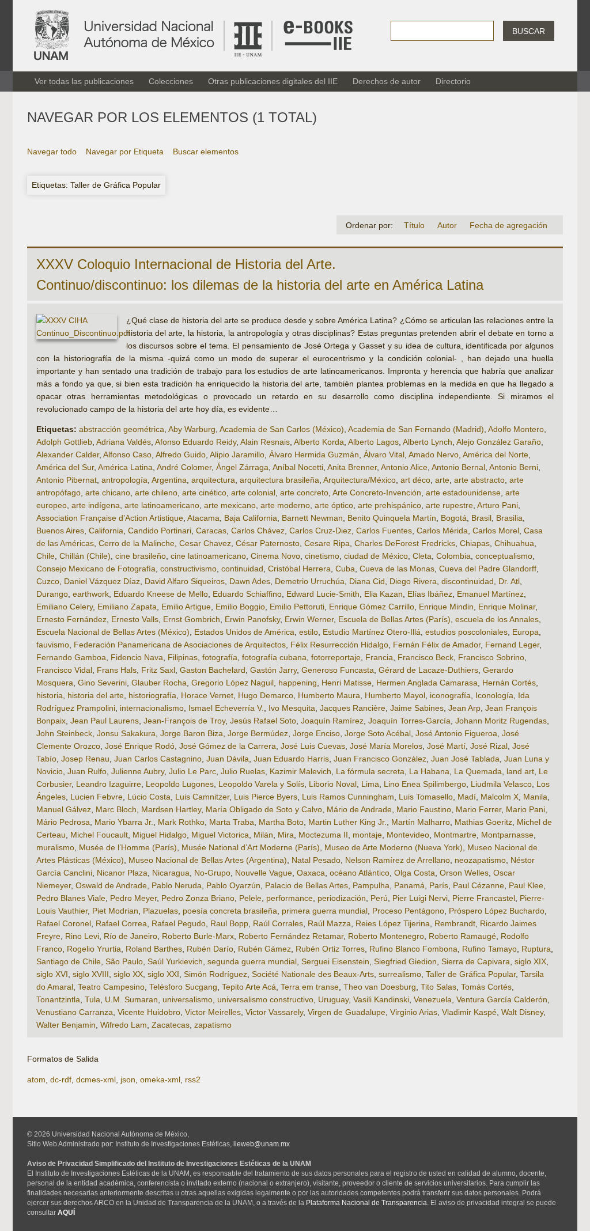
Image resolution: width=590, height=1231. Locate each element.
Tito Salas (438, 986)
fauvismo (52, 644)
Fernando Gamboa (71, 657)
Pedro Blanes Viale (70, 898)
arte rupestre (449, 505)
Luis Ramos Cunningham (348, 796)
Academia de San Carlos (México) (282, 429)
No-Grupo (212, 872)
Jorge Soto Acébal (378, 733)
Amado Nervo (434, 454)
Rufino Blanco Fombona (413, 948)
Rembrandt (454, 923)
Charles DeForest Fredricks (404, 543)
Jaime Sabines (417, 708)
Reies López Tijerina (392, 923)
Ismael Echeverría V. (226, 708)
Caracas (211, 530)
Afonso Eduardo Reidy (195, 441)
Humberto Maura (329, 695)
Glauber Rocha (159, 682)
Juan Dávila (227, 758)
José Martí (446, 746)
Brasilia (509, 517)
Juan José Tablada (465, 758)
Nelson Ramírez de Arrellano (397, 860)
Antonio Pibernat (66, 479)
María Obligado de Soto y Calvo (264, 809)
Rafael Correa (121, 923)
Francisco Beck (425, 657)
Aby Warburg (191, 429)
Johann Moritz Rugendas (501, 720)
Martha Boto (281, 822)
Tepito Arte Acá (249, 986)
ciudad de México (376, 555)
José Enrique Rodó (140, 746)
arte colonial (253, 492)
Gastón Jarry (273, 670)
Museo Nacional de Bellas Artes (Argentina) (207, 860)
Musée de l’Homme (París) (128, 847)
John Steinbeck (64, 733)
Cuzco (47, 581)
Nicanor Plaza (122, 872)
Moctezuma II (323, 834)
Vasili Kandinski (381, 999)
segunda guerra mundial (252, 961)
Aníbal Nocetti (298, 467)
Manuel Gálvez (63, 809)
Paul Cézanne (478, 885)
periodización (341, 898)
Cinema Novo (275, 555)
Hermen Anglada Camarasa (427, 682)
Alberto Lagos (373, 441)
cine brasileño (140, 555)
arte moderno (285, 505)
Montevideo (408, 834)
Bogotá (454, 517)
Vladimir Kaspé (469, 1012)
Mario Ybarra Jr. (123, 822)
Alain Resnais (265, 441)
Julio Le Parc (192, 771)
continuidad (242, 568)
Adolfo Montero (516, 429)
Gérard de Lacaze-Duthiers (428, 670)
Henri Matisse (347, 682)
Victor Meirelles (213, 1012)
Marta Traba (231, 822)
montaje (367, 834)
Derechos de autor (387, 81)
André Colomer (184, 467)
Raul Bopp (229, 923)
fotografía (219, 657)
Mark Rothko (181, 822)
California (106, 530)
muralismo (55, 847)
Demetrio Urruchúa (310, 581)
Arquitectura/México (359, 479)
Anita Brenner (352, 467)
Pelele (250, 898)
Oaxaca (311, 872)
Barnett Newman (312, 517)
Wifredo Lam (123, 1024)
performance (289, 898)
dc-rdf (60, 1079)
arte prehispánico (389, 505)
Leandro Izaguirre (108, 784)
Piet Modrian (115, 910)
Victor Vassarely (274, 1012)
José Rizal (489, 746)
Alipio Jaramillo (237, 454)
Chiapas (475, 543)
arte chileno (156, 492)
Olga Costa (414, 872)
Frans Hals (117, 670)
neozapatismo (480, 860)
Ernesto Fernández (71, 619)
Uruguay (333, 999)
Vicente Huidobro (149, 1012)
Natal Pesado (316, 860)
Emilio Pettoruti (297, 606)
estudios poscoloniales (466, 632)
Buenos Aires (60, 530)
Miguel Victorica (220, 834)
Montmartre (455, 834)
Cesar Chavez (205, 543)
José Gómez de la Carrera (227, 746)
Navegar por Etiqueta (125, 151)
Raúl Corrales (278, 923)
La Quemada (478, 771)
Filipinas (183, 657)
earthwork (91, 594)
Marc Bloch (116, 809)
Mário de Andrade (359, 809)
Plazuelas (160, 910)
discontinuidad (467, 581)
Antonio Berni (513, 467)
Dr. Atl (509, 581)
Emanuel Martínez (490, 594)
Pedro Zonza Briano (198, 898)
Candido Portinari (159, 530)
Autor (447, 225)
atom (36, 1079)
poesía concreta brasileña (230, 910)
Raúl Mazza (329, 923)
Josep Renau (85, 758)
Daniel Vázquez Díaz (102, 581)
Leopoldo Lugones (180, 784)
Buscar (528, 31)
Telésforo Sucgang (183, 986)
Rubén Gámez (264, 948)
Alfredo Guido (181, 454)
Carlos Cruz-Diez (320, 530)
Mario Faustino (423, 809)
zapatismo (213, 1024)
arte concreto (304, 492)
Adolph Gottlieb (64, 441)
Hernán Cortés (509, 682)
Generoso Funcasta (337, 670)
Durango (52, 594)
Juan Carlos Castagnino (158, 758)
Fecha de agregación (508, 225)
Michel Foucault (99, 834)
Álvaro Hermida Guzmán (314, 454)
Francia (379, 657)
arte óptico (334, 505)
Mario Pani (525, 809)
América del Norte (495, 454)
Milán (263, 834)
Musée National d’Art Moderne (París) (250, 847)
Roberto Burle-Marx (198, 936)
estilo (308, 632)
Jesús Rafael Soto (263, 720)
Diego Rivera (413, 581)
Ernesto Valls (134, 619)
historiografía (152, 695)
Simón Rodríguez (215, 974)
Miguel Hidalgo (160, 834)
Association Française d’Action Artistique (109, 517)
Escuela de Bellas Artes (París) (394, 619)
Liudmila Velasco (501, 784)
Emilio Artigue (186, 606)
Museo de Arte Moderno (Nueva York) (393, 847)
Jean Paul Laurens (104, 720)
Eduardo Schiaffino (247, 594)
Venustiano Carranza (74, 1012)
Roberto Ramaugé (462, 936)
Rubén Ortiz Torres (330, 948)
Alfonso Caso (127, 454)
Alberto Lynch (427, 441)
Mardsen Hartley (171, 809)
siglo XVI (52, 974)
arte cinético (204, 492)
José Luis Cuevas (313, 746)
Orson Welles (464, 872)
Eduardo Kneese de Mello (161, 594)
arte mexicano (230, 505)
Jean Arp (464, 708)
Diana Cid (367, 581)
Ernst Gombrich (191, 619)
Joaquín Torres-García (409, 720)
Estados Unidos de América (244, 632)
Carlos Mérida (442, 530)
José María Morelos (386, 746)
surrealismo (400, 974)
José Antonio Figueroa (456, 733)
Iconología (494, 695)
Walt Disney (522, 1012)
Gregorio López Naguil (232, 682)
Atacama (203, 517)
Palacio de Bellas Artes (306, 885)
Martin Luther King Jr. (347, 822)
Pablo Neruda (177, 885)
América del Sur (65, 467)
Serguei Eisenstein (335, 961)
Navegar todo (52, 151)
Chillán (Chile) (85, 555)
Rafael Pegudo (179, 923)
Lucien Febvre (96, 796)
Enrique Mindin (446, 606)
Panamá (409, 885)
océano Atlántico (359, 872)
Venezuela (433, 999)
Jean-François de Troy (184, 720)
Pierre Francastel (483, 898)
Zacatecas (171, 1024)
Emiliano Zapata (127, 606)
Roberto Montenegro (386, 936)
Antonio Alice (404, 467)
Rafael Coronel (63, 923)
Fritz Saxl (158, 670)
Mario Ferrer (478, 809)
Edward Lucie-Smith (323, 594)
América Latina (125, 467)
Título (414, 225)
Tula (92, 999)
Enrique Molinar (506, 606)
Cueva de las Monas (397, 568)
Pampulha (371, 885)
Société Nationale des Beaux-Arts (313, 974)
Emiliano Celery (64, 606)
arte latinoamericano (161, 505)
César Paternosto (268, 543)
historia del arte (95, 695)
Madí (466, 796)
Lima (370, 784)
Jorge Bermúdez (258, 733)
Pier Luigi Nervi (420, 898)
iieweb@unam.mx (261, 1144)
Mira (286, 834)
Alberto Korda (319, 441)
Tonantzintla (58, 999)
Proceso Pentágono (408, 910)
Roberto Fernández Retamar (291, 936)
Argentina (169, 479)
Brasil (481, 517)
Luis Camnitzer (202, 796)
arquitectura (213, 479)
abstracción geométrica (121, 429)
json (127, 1079)
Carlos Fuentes (384, 530)
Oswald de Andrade (111, 885)
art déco (415, 479)
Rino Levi (82, 936)
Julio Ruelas (243, 771)
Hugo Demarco (265, 695)
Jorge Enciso (316, 733)
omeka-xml (160, 1079)
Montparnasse (507, 834)
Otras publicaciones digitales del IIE (273, 81)
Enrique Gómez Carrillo (371, 606)
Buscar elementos (206, 151)
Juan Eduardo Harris (291, 758)
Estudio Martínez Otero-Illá (372, 632)
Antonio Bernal (458, 467)
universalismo (187, 999)
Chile (45, 555)
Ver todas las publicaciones (84, 81)
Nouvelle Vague (263, 872)
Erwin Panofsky (252, 619)
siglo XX (128, 974)
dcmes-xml (96, 1079)
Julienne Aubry (137, 771)
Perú (379, 898)
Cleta (422, 555)
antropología (124, 479)
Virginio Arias (413, 1012)
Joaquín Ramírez (332, 720)
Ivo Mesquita (291, 708)
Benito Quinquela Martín (391, 517)
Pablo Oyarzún (233, 885)
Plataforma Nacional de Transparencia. (367, 1203)
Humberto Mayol (395, 695)
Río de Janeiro (130, 936)
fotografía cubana (274, 657)
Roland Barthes (154, 948)
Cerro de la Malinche (137, 543)
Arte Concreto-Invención (376, 492)
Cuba (345, 568)
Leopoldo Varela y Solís (261, 784)
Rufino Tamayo (489, 948)
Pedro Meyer (133, 898)
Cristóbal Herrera (299, 568)
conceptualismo (503, 555)
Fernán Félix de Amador (437, 644)
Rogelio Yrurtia (94, 948)
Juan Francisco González (380, 758)
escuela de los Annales (497, 619)
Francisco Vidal (64, 670)
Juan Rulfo (87, 771)
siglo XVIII (91, 974)
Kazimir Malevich (300, 771)
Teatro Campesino (111, 986)
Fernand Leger (512, 644)
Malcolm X (500, 796)
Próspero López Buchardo (496, 910)
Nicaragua (171, 872)
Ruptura (536, 948)
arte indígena (95, 505)
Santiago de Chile (68, 961)
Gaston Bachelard (212, 670)
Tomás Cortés (486, 986)
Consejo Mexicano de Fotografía (96, 568)
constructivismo (188, 568)
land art (520, 771)
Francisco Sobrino (491, 657)
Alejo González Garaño (498, 441)
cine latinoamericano (208, 555)
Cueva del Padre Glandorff (487, 568)
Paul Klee (526, 885)
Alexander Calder (67, 454)
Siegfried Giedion (405, 961)
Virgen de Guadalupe (346, 1012)
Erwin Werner (309, 619)
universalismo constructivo (265, 999)
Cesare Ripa (327, 543)
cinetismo (322, 555)
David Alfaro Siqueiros (185, 581)
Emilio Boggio (240, 606)
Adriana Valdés (123, 441)
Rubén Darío (210, 948)
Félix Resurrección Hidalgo (339, 644)
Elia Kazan (383, 594)
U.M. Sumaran (131, 999)
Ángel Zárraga (242, 467)
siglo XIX (530, 961)
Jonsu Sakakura (126, 733)
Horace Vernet (207, 695)
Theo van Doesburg (379, 986)
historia (49, 695)
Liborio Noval (333, 784)
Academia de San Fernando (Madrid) (416, 429)
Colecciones (171, 81)
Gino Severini (102, 682)
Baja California (250, 517)
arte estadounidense (463, 492)
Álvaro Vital (384, 454)
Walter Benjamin (66, 1024)
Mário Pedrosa (63, 822)
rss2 (193, 1079)
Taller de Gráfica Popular (471, 974)
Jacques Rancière (352, 708)
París (438, 885)
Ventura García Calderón (501, 999)
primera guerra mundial (325, 910)
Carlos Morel (495, 530)
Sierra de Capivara (475, 961)
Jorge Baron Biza (191, 733)
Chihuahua (514, 543)
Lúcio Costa (149, 796)
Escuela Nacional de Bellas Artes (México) (113, 632)
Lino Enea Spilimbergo (425, 784)
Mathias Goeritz (483, 822)
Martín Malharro (420, 822)
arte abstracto (479, 479)
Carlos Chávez (258, 530)
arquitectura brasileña (279, 479)
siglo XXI (163, 974)
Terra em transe (310, 986)
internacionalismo (152, 708)
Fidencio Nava (137, 657)
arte (442, 479)
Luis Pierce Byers (265, 796)
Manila (535, 796)
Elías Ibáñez (429, 594)
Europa (525, 632)
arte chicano (107, 492)
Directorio (453, 81)
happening (297, 682)
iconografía (450, 695)
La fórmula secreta (370, 771)
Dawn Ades (249, 581)
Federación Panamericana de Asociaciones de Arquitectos (180, 644)
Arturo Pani (497, 505)
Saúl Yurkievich (175, 961)
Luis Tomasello (426, 796)
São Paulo (124, 961)
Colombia (453, 555)
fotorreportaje (336, 657)
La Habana (429, 771)
